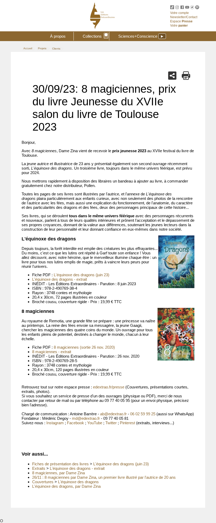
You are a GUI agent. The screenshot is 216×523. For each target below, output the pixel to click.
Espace (181, 21)
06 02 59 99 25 (142, 414)
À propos (58, 36)
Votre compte (179, 13)
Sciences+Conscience (141, 36)
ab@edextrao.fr (113, 414)
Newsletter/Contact (183, 17)
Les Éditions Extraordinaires (142, 19)
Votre (179, 25)
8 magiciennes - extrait (51, 351)
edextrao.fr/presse (108, 387)
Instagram (55, 423)
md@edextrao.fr (86, 418)
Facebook (75, 423)
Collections (95, 35)
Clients (56, 48)
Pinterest (127, 423)
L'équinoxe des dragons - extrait (59, 279)
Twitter (111, 423)
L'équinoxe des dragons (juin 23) (81, 275)
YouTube (94, 423)
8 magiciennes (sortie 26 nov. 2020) (84, 347)
